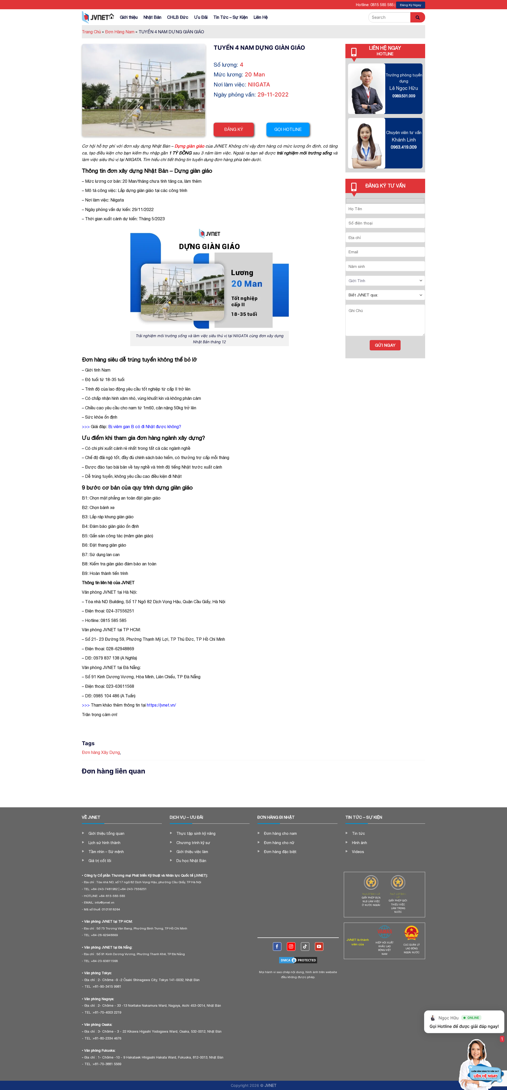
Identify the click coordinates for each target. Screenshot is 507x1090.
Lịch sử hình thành (104, 843)
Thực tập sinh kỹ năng (195, 833)
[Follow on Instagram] (291, 946)
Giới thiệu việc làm (192, 852)
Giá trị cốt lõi (99, 861)
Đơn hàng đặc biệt (280, 852)
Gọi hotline (288, 129)
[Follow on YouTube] (319, 946)
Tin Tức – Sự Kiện (230, 17)
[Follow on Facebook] (277, 946)
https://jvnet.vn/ (161, 705)
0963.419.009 (404, 147)
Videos (358, 852)
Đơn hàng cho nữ (279, 843)
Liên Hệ (260, 17)
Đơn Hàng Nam (121, 31)
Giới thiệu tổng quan (106, 833)
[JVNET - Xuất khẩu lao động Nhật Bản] (95, 17)
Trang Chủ (93, 31)
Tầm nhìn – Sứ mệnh (106, 852)
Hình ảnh (359, 843)
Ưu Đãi (201, 17)
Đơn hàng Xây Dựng (101, 752)
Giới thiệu (129, 17)
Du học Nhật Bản (191, 861)
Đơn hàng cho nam (280, 833)
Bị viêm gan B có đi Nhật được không (143, 426)
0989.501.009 (403, 96)
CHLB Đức (177, 17)
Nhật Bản (152, 17)
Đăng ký (233, 129)
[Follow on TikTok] (305, 946)
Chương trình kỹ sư (193, 843)
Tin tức (358, 833)
